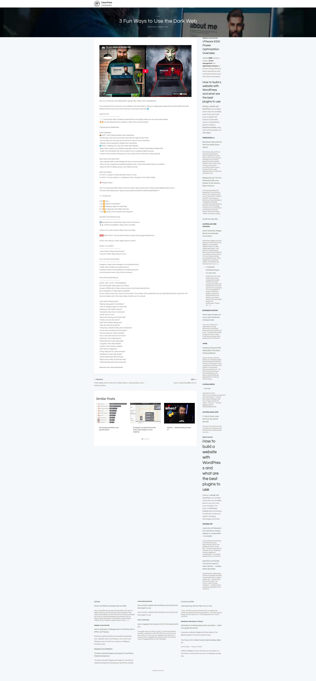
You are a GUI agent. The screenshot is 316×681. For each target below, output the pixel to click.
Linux (158, 16)
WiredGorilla (208, 138)
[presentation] (111, 413)
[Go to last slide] (98, 420)
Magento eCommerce (103, 649)
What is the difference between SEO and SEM (110, 606)
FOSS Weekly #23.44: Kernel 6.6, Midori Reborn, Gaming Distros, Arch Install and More (119, 382)
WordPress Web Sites (210, 219)
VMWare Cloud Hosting (210, 38)
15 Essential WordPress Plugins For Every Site (212, 270)
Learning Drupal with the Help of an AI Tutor (196, 606)
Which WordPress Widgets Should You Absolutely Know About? (212, 233)
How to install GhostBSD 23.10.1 (185, 381)
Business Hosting (210, 310)
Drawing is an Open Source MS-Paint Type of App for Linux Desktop (144, 430)
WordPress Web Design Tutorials (192, 621)
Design (97, 602)
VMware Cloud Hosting (101, 625)
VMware (207, 58)
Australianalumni (210, 412)
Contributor (153, 27)
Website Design (208, 437)
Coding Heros (209, 384)
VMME (205, 343)
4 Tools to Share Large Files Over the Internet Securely (211, 419)
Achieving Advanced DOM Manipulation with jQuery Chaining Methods (212, 350)
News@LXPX (208, 524)
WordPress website (209, 127)
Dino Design (186, 646)
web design (207, 133)
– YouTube (206, 389)
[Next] (192, 420)
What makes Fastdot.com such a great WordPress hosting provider (212, 317)
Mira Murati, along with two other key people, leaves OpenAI (212, 144)
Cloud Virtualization (145, 601)
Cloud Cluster (187, 602)
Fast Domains (143, 620)
